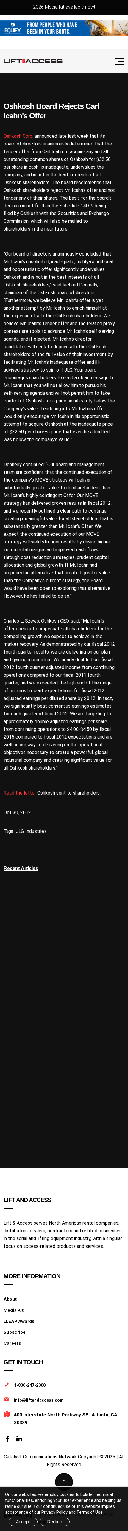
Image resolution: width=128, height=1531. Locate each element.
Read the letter (20, 793)
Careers (12, 1343)
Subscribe (15, 1332)
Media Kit (14, 1310)
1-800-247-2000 (30, 1385)
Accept (23, 1521)
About (10, 1299)
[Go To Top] (64, 1482)
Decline (54, 1521)
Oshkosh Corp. (18, 136)
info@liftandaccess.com (38, 1400)
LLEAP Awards (19, 1321)
